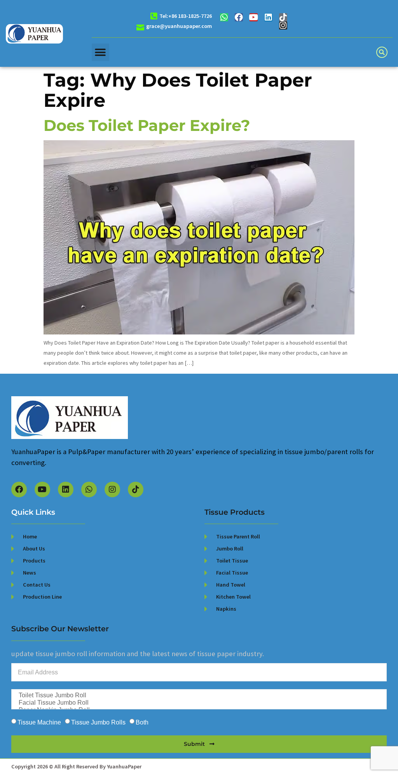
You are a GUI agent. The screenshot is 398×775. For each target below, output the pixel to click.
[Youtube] (254, 17)
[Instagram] (283, 25)
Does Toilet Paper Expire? (147, 125)
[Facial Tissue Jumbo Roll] (198, 703)
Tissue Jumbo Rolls (98, 722)
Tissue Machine (39, 722)
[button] (100, 52)
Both (142, 722)
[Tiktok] (283, 17)
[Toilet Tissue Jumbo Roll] (198, 695)
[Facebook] (239, 17)
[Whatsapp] (224, 17)
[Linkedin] (268, 17)
